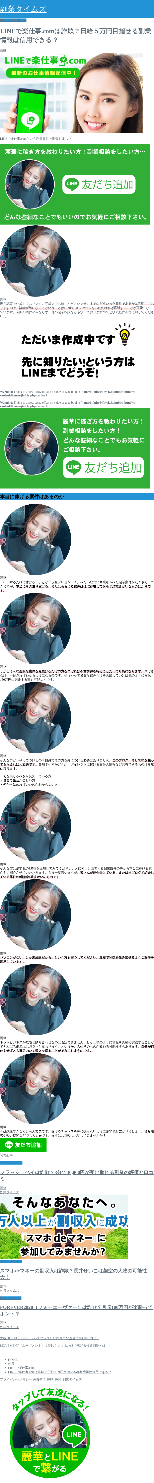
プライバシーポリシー (16, 1379)
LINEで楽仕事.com (13, 20)
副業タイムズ (23, 9)
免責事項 (39, 1379)
